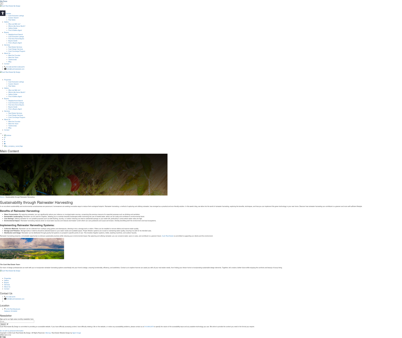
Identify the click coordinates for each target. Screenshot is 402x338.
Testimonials (12, 59)
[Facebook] (4, 139)
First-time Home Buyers (16, 39)
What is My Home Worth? (16, 26)
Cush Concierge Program (16, 51)
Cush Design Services (15, 49)
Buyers (6, 32)
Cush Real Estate (167, 236)
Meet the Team (13, 57)
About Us (7, 53)
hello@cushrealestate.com (15, 69)
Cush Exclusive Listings (16, 16)
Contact (6, 64)
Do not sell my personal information (11, 331)
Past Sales (11, 20)
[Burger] (1, 133)
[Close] (1, 3)
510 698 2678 (15, 67)
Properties (7, 13)
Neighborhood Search (15, 34)
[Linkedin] (4, 142)
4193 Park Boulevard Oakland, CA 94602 (12, 310)
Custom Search (13, 18)
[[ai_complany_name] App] (13, 146)
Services (7, 45)
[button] (2, 13)
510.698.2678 (149, 326)
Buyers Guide (12, 41)
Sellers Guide (12, 28)
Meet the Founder (14, 55)
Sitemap (48, 333)
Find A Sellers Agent (15, 30)
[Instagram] (4, 137)
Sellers (6, 22)
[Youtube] (4, 144)
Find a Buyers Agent (15, 43)
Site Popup (3, 1)
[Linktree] (7, 135)
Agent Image (76, 333)
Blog (9, 62)
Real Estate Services (15, 47)
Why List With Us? (14, 24)
